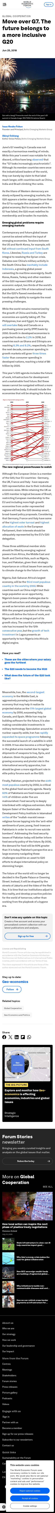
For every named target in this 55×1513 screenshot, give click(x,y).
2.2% (29, 337)
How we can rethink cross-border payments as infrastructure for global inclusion (32, 1302)
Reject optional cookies (30, 1491)
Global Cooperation (16, 16)
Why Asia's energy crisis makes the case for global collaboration (33, 1258)
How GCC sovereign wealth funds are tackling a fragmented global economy (32, 1273)
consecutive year (12, 630)
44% (5, 796)
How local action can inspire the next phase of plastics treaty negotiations (25, 1226)
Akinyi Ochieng (10, 135)
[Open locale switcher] (3, 1507)
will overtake (9, 325)
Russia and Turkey (32, 252)
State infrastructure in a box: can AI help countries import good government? (33, 1245)
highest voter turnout (22, 522)
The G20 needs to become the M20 (26, 669)
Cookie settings (30, 1506)
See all (48, 1186)
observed (37, 159)
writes (6, 817)
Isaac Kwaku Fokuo (12, 126)
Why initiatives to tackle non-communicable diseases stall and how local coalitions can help (32, 1288)
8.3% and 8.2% (22, 345)
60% (5, 792)
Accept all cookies (30, 1498)
